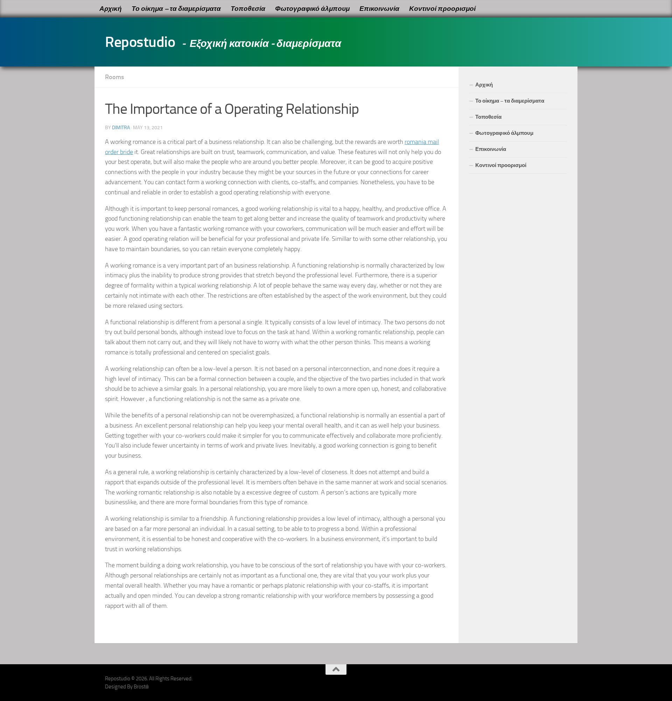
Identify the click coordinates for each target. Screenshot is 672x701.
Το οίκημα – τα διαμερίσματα (176, 9)
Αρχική (110, 9)
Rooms (114, 77)
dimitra (121, 128)
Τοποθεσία (248, 9)
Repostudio (140, 42)
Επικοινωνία (379, 9)
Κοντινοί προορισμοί (442, 9)
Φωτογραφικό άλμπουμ (312, 9)
